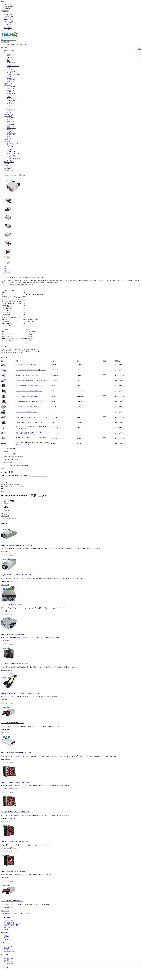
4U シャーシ (10, 122)
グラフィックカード (13, 66)
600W (21, 913)
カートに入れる (5, 515)
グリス (9, 67)
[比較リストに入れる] (3, 491)
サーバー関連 (8, 116)
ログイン (9, 24)
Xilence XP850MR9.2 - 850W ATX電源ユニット (29, 385)
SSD (8, 61)
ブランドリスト (8, 170)
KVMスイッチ (11, 128)
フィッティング (11, 104)
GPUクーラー (11, 88)
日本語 (10, 14)
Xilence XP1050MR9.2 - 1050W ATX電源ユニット (30, 401)
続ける (3, 488)
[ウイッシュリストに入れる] (1, 491)
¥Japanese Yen (8, 6)
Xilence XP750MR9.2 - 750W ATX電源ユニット (29, 391)
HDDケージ (10, 56)
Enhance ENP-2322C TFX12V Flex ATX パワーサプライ (31, 417)
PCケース (10, 59)
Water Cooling (11, 129)
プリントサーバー (12, 156)
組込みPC (7, 163)
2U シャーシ (10, 119)
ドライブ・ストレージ (13, 74)
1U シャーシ (10, 117)
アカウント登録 (11, 22)
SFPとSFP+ (10, 146)
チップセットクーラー (13, 73)
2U (18, 913)
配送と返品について (10, 927)
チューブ (9, 102)
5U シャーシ (10, 124)
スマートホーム (11, 151)
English (11, 16)
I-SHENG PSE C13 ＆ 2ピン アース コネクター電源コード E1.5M (20, 693)
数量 (2, 513)
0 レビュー (4, 518)
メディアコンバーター (13, 158)
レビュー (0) (7, 272)
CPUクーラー (11, 54)
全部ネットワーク (9, 162)
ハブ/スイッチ (11, 155)
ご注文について (8, 920)
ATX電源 (26, 913)
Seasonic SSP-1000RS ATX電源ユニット (27, 375)
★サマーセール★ (9, 50)
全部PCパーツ (8, 83)
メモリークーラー (12, 107)
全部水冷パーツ (8, 114)
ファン (9, 76)
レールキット (11, 134)
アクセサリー (11, 64)
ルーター (9, 160)
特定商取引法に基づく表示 (12, 924)
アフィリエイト (8, 949)
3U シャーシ (10, 121)
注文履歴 (6, 960)
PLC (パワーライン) (13, 143)
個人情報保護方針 (9, 922)
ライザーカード (11, 133)
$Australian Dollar (9, 4)
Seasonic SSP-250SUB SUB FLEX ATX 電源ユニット (31, 370)
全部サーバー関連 (9, 139)
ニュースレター (8, 963)
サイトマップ (8, 939)
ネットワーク (8, 141)
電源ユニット (11, 81)
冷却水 (9, 112)
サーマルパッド (11, 71)
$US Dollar (7, 8)
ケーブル (9, 69)
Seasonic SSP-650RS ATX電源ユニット (27, 364)
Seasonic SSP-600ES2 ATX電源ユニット (15, 175)
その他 (6, 165)
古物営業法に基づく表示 (11, 925)
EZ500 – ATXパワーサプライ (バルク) (26, 412)
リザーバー (10, 110)
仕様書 (2, 468)
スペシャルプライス (10, 951)
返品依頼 (6, 937)
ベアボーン (10, 131)
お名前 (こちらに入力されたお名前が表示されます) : (16, 475)
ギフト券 (6, 948)
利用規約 (6, 929)
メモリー (9, 78)
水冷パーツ (7, 85)
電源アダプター (11, 79)
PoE (8, 145)
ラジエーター (11, 109)
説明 (5, 266)
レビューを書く (12, 518)
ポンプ (9, 105)
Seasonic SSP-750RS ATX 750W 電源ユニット (28, 406)
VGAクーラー (11, 62)
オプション (7, 273)
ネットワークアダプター (14, 153)
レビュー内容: (5, 482)
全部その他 (7, 169)
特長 (5, 268)
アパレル (9, 167)
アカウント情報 (8, 958)
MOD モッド (11, 57)
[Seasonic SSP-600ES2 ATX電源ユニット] (13, 195)
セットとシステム (12, 100)
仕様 (5, 270)
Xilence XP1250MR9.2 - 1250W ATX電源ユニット (30, 396)
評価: (2, 486)
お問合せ (6, 936)
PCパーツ (7, 52)
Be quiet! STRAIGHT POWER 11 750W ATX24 (29, 422)
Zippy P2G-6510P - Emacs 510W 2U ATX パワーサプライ (32, 380)
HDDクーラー (11, 90)
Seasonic (12, 500)
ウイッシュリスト (9, 961)
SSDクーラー (11, 91)
